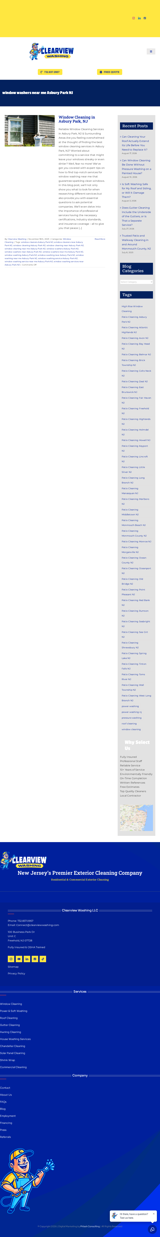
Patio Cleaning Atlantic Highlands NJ (135, 330)
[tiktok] (43, 959)
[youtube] (19, 959)
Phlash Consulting (90, 1226)
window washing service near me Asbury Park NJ (29, 261)
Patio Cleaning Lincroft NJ (135, 459)
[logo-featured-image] (52, 38)
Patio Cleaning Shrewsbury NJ (130, 645)
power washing (130, 706)
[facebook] (145, 18)
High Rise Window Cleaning (132, 309)
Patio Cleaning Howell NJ (136, 440)
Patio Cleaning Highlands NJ (136, 421)
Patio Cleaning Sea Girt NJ (135, 634)
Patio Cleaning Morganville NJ (130, 550)
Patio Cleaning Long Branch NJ (133, 480)
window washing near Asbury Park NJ (56, 255)
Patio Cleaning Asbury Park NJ (134, 319)
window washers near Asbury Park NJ (23, 252)
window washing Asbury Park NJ (21, 255)
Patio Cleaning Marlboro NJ (135, 501)
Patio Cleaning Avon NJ (135, 338)
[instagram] (133, 18)
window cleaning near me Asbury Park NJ (25, 248)
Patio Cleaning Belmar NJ (136, 354)
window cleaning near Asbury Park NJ (65, 245)
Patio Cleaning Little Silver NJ (133, 469)
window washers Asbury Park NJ (63, 248)
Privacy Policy (16, 973)
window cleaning (131, 729)
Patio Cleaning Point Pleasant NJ (133, 592)
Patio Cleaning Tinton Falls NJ (134, 666)
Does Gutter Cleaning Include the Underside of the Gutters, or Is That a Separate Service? (136, 216)
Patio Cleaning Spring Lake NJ (134, 656)
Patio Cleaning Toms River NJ (133, 677)
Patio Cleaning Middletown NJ (130, 512)
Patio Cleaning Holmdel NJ (135, 432)
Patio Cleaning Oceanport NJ (136, 571)
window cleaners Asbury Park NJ (37, 242)
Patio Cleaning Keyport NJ (135, 448)
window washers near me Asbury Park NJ (63, 252)
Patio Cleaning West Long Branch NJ (136, 698)
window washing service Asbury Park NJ (58, 258)
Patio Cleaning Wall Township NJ (133, 687)
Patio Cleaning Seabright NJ (136, 624)
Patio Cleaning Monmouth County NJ (134, 533)
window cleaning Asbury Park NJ (29, 245)
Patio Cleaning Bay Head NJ (136, 346)
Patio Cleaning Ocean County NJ (134, 560)
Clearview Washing (17, 239)
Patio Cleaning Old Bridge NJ (132, 581)
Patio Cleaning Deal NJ (135, 381)
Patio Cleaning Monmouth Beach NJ (134, 523)
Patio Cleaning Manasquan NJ (130, 491)
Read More (100, 239)
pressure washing (132, 717)
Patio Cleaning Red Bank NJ (136, 602)
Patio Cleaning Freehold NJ (135, 411)
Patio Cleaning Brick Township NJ (133, 362)
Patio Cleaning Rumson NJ (135, 613)
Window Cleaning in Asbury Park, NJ (77, 119)
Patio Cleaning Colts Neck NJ (136, 373)
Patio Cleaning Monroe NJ (136, 541)
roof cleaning (129, 723)
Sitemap (13, 966)
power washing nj (132, 712)
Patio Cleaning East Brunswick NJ (133, 389)
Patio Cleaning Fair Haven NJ (136, 400)
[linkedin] (139, 18)
